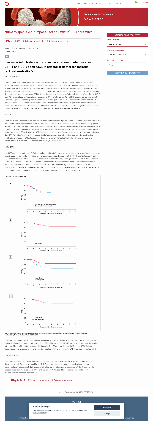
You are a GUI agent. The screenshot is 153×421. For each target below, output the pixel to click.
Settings (107, 414)
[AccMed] (76, 401)
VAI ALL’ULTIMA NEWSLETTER (127, 35)
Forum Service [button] (128, 418)
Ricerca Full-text (115, 60)
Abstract (11, 51)
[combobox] (127, 65)
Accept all (107, 408)
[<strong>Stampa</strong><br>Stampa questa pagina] (7, 56)
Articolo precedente (34, 41)
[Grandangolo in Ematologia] (15, 3)
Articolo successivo (58, 41)
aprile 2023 (14, 41)
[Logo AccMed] (137, 2)
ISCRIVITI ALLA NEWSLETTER (127, 73)
